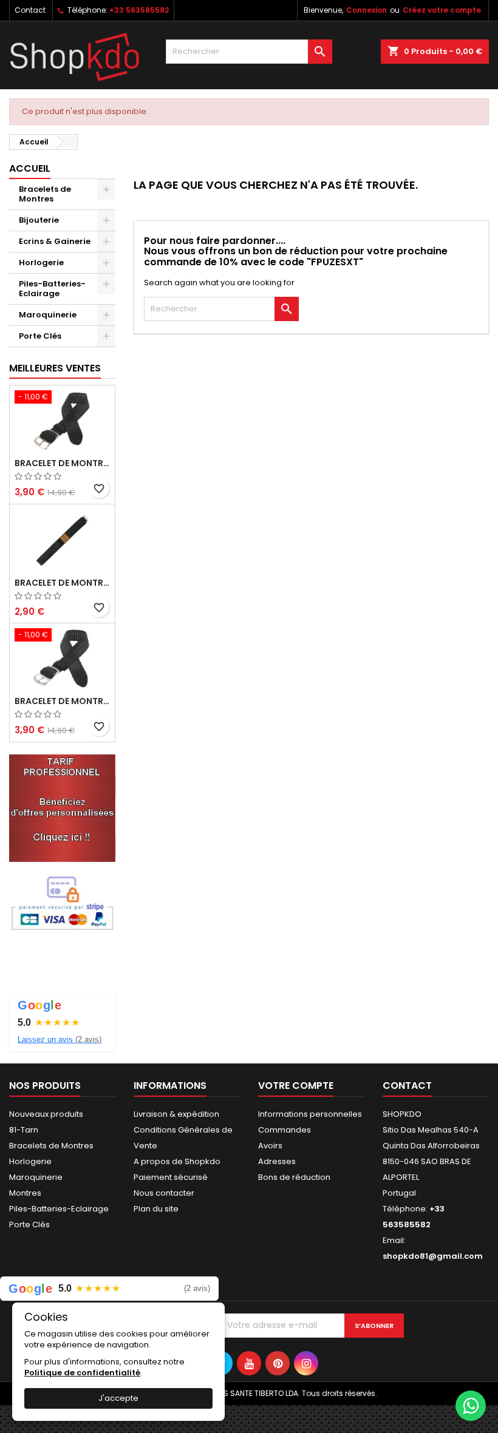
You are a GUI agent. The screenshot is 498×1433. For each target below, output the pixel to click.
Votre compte (295, 1086)
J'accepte (118, 1398)
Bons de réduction (294, 1177)
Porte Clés (40, 336)
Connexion (366, 10)
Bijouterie (39, 220)
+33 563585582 (139, 10)
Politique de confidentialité (82, 1372)
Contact (30, 10)
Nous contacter (164, 1193)
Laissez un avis (59, 1039)
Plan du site (156, 1208)
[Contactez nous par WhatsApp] (470, 1406)
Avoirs (270, 1145)
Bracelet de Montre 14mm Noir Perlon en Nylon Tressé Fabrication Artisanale (62, 701)
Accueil (29, 168)
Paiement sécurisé (171, 1177)
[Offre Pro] (62, 807)
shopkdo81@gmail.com (433, 1256)
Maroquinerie (48, 314)
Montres (25, 1193)
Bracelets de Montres (45, 194)
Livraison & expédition (176, 1114)
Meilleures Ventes (55, 368)
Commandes (284, 1130)
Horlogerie (41, 262)
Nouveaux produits (46, 1114)
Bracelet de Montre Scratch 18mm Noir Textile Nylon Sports (62, 583)
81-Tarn (23, 1130)
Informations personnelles (310, 1114)
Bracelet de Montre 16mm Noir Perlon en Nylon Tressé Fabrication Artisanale (62, 463)
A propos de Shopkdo (177, 1161)
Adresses (277, 1161)
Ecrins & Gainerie (54, 241)
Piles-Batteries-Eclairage (52, 288)
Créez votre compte (442, 10)
